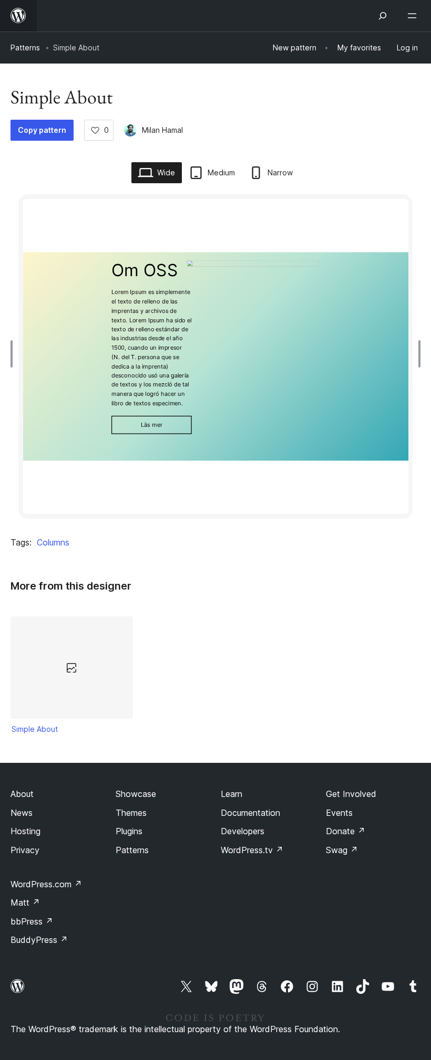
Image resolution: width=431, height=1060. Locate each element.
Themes (131, 812)
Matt (25, 902)
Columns (53, 542)
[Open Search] (382, 16)
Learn (231, 794)
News (22, 812)
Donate (345, 831)
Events (339, 812)
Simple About (35, 729)
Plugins (129, 831)
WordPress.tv (252, 850)
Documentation (250, 812)
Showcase (136, 794)
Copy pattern (42, 129)
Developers (242, 831)
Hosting (25, 831)
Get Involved (351, 794)
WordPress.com (46, 884)
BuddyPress (39, 940)
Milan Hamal (162, 129)
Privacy (25, 850)
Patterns (25, 47)
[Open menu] (414, 16)
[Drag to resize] (14, 354)
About (22, 794)
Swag (342, 850)
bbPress (32, 921)
